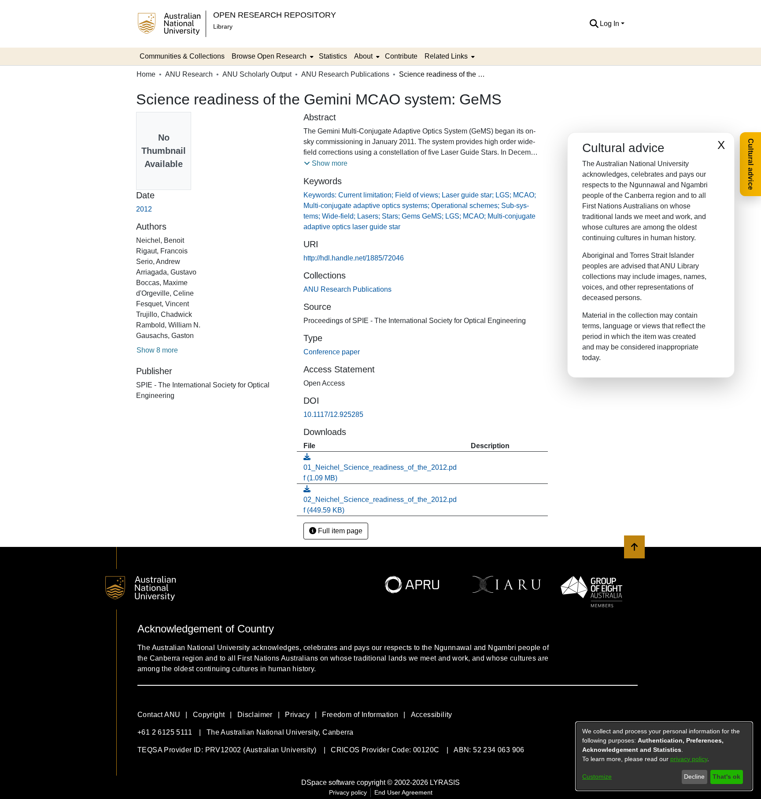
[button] (593, 24)
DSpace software (328, 782)
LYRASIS (445, 782)
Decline (694, 776)
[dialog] (664, 756)
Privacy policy (348, 792)
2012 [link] (144, 209)
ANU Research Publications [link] (345, 74)
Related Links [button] (446, 56)
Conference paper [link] (331, 352)
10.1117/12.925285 (333, 414)
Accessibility (431, 714)
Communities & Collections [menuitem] (182, 56)
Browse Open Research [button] (269, 56)
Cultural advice (750, 164)
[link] (347, 289)
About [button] (363, 56)
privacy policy (688, 758)
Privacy (297, 714)
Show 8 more (157, 350)
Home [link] (146, 74)
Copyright (209, 714)
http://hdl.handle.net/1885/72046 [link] (353, 258)
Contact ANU (158, 714)
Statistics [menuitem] (333, 56)
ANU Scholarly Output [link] (257, 74)
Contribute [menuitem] (401, 56)
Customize (597, 776)
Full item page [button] (339, 531)
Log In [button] (610, 23)
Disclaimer (255, 714)
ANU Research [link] (189, 74)
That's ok (726, 776)
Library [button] (223, 26)
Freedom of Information (360, 714)
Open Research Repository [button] (274, 14)
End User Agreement (403, 792)
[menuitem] (271, 56)
